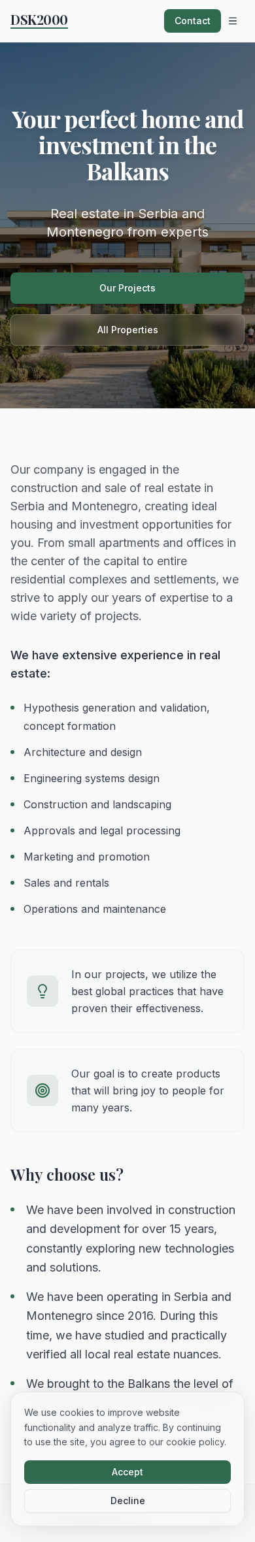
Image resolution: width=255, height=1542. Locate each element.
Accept (127, 1471)
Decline (127, 1500)
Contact (193, 20)
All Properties (127, 329)
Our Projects (127, 287)
